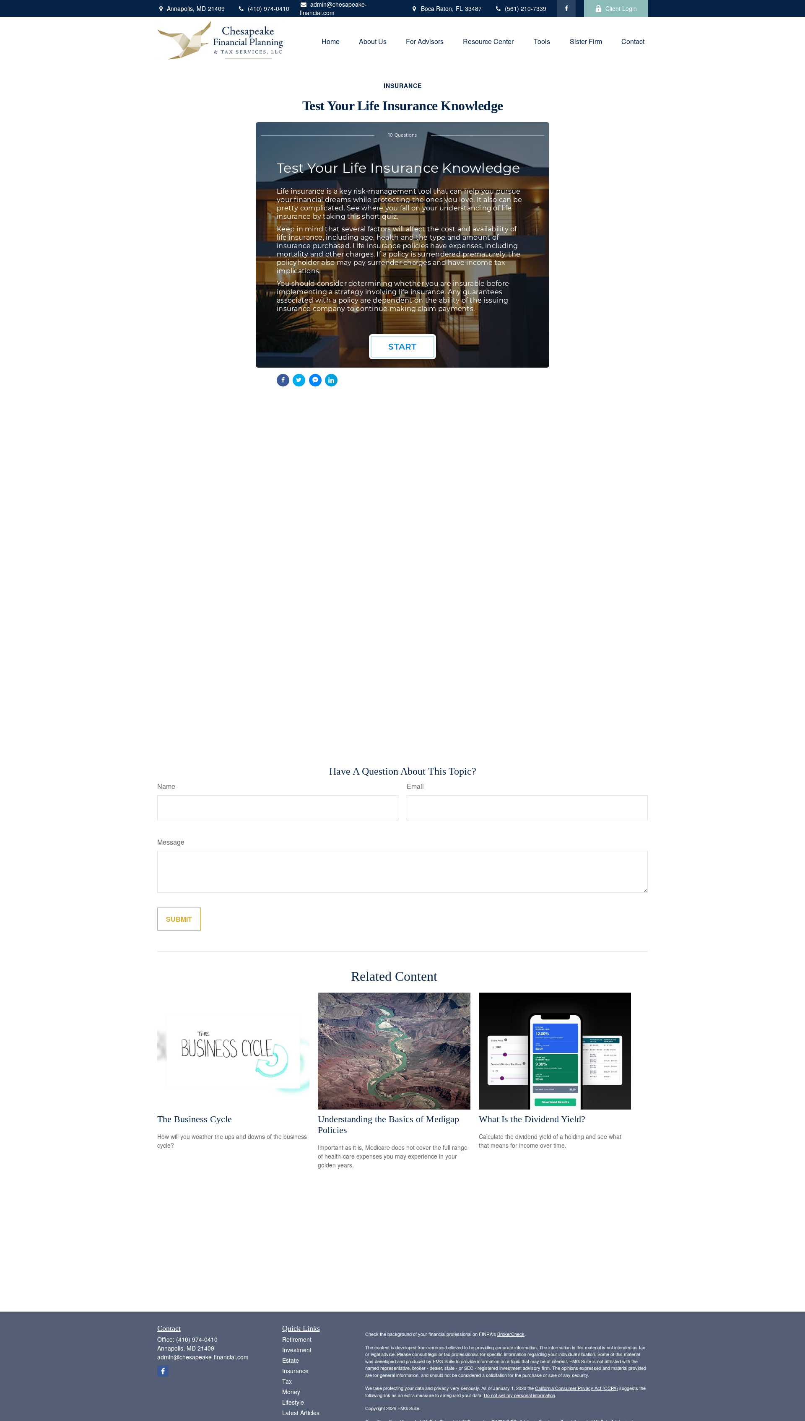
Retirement (297, 1339)
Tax (287, 1381)
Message (170, 842)
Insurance (295, 1371)
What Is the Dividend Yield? (532, 1119)
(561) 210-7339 (525, 8)
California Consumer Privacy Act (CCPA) (576, 1388)
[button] (330, 40)
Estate (290, 1360)
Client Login (621, 8)
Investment (297, 1350)
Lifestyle (293, 1402)
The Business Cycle (194, 1119)
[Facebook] (566, 8)
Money (291, 1391)
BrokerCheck (511, 1333)
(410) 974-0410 (268, 8)
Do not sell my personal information (519, 1395)
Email (415, 786)
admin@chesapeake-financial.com (333, 8)
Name (166, 786)
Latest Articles (300, 1412)
